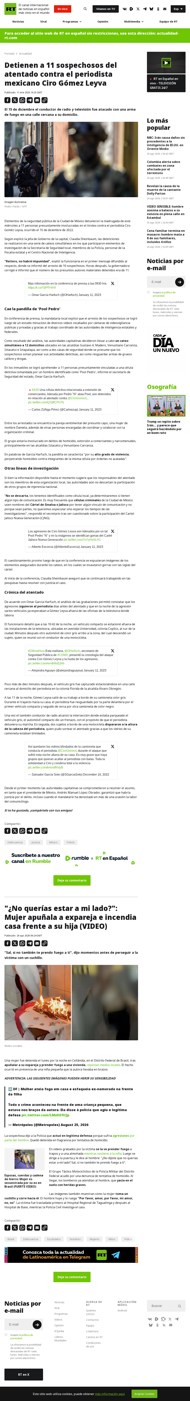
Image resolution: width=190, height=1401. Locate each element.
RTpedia (59, 1331)
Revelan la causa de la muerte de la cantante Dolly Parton (164, 190)
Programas (70, 21)
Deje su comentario (72, 880)
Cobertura (92, 1331)
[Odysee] (163, 1319)
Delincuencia (15, 842)
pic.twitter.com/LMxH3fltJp (45, 1115)
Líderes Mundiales (60, 1338)
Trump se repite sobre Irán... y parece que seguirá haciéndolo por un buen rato (164, 427)
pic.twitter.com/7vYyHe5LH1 (82, 539)
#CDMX (62, 655)
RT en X (23, 1374)
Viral (43, 21)
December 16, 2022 (96, 774)
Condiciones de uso (93, 1344)
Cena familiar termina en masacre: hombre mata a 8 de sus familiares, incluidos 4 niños (166, 236)
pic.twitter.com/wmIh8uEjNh (46, 663)
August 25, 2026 (75, 1124)
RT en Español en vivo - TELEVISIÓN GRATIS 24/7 (164, 83)
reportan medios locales (103, 1065)
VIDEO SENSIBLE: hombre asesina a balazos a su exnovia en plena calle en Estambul (165, 212)
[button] (166, 63)
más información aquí (110, 1394)
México (53, 842)
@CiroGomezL (77, 398)
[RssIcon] (164, 1325)
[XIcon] (138, 9)
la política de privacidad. (164, 294)
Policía (70, 842)
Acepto (164, 294)
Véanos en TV (105, 9)
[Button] (85, 8)
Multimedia (132, 21)
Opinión (102, 21)
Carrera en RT (94, 1337)
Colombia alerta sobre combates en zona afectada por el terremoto (163, 167)
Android (122, 1310)
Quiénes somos (91, 1312)
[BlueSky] (151, 9)
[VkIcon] (125, 9)
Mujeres (94, 1239)
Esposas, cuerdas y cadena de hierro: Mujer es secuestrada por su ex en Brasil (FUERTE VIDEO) (23, 1181)
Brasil (10, 1239)
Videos (58, 1319)
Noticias (18, 21)
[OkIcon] (158, 9)
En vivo (63, 9)
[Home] (10, 9)
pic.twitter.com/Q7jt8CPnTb (46, 402)
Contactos (92, 1320)
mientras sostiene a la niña (103, 1153)
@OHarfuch (72, 650)
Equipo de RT (169, 21)
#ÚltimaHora (36, 650)
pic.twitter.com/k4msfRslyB (45, 767)
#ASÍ (35, 389)
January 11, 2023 (89, 294)
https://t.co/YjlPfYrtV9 (42, 287)
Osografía (162, 386)
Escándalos (54, 1239)
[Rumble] (131, 9)
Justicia (36, 842)
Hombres (75, 1239)
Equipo (90, 1325)
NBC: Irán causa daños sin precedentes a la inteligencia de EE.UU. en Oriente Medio (166, 143)
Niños (111, 1239)
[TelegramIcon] (145, 9)
